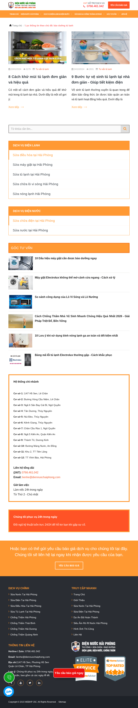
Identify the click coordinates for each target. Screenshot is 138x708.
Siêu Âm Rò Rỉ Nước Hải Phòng (90, 623)
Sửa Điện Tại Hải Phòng (23, 600)
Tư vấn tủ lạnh (42, 69)
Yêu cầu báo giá (118, 5)
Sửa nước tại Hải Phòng (30, 230)
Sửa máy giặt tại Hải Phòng (33, 164)
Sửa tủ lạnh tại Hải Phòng (31, 174)
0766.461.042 (95, 6)
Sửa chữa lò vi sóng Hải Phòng (35, 184)
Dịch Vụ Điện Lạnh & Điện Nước (57, 14)
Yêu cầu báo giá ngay (69, 673)
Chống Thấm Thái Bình (22, 623)
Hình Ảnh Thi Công (84, 628)
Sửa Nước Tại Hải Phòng (23, 594)
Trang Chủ (14, 14)
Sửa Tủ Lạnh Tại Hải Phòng (25, 611)
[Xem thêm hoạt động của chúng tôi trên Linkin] (39, 683)
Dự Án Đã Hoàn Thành (86, 617)
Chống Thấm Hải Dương (23, 628)
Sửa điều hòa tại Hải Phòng (33, 155)
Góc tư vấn (112, 14)
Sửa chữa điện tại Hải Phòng (34, 220)
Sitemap (62, 702)
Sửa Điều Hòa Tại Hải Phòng (25, 606)
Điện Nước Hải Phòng (30, 14)
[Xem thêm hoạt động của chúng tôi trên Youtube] (21, 683)
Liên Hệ (78, 634)
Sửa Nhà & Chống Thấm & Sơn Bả (88, 14)
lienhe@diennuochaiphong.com (41, 477)
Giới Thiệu (79, 600)
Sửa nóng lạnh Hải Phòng (31, 194)
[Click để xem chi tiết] (37, 47)
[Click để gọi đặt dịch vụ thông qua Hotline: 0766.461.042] (11, 679)
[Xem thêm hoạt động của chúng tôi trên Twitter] (30, 683)
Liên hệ (124, 14)
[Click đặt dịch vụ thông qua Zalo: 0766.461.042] (10, 693)
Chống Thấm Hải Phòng (23, 617)
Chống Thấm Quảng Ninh (24, 634)
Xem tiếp (13, 107)
